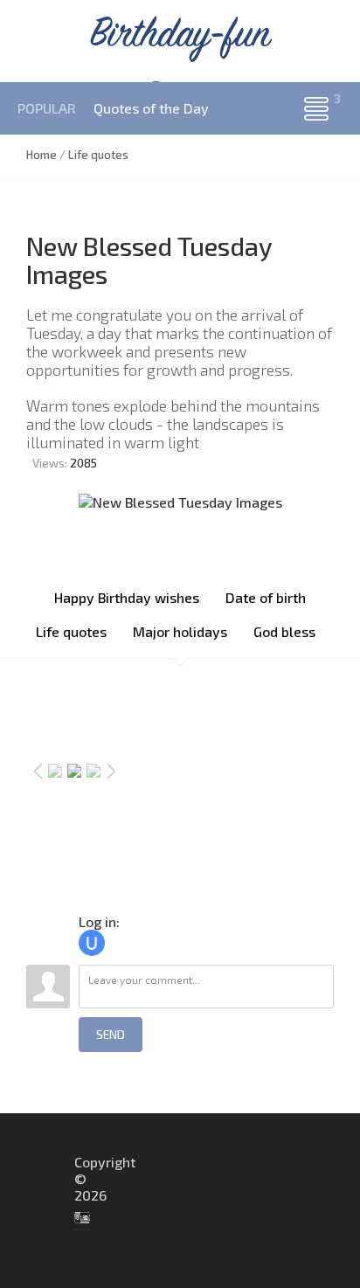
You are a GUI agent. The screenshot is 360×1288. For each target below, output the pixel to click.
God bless (284, 631)
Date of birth (265, 597)
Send (110, 1035)
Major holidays (180, 631)
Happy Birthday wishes (126, 597)
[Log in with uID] (92, 943)
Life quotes (71, 631)
